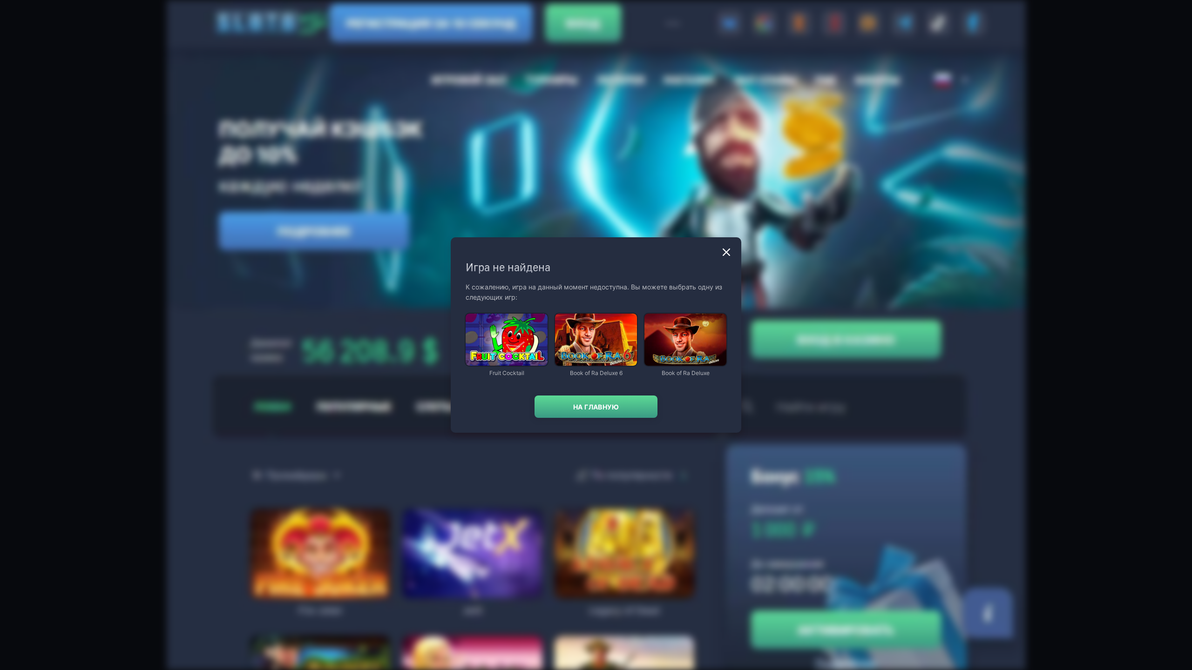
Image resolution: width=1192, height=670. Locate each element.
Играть (507, 361)
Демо (480, 314)
